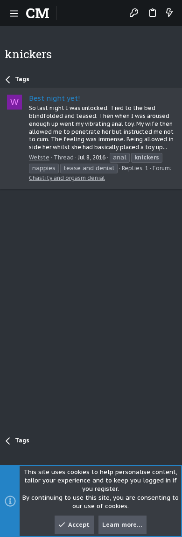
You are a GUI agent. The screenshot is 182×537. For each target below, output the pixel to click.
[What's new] (169, 13)
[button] (14, 13)
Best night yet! (54, 98)
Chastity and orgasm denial (67, 177)
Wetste (39, 157)
